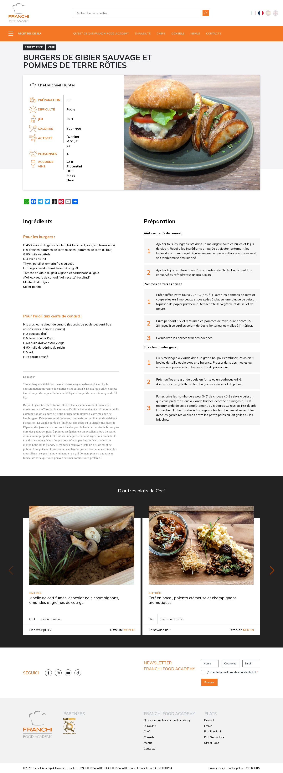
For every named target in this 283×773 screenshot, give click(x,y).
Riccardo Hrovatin (172, 619)
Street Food (34, 47)
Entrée (208, 726)
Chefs (161, 33)
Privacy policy (216, 768)
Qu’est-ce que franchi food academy (101, 33)
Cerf (51, 47)
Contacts (213, 33)
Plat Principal (212, 731)
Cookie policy (235, 768)
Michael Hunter (61, 85)
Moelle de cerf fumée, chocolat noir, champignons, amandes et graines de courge (74, 600)
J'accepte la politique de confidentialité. (232, 672)
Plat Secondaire (214, 737)
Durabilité (143, 33)
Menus (195, 33)
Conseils (178, 33)
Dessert (209, 720)
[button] (35, 33)
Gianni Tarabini (50, 619)
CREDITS (254, 768)
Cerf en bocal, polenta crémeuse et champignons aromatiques (193, 600)
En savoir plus (39, 630)
